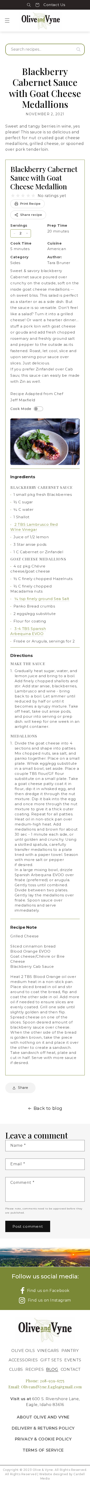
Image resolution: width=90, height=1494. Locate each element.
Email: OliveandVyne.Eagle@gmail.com (45, 1386)
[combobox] (45, 49)
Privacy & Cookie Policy (43, 1439)
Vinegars (48, 1350)
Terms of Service (43, 1450)
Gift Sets (51, 1360)
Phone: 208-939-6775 (45, 1380)
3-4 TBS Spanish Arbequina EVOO (28, 631)
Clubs (16, 1369)
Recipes (34, 1369)
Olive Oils (23, 1350)
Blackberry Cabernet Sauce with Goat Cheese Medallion (44, 177)
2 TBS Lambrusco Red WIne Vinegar (34, 527)
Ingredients (22, 476)
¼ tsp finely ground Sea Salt (41, 598)
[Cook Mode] (38, 408)
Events (72, 1360)
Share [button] (23, 1087)
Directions (21, 655)
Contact (71, 1369)
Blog (52, 1369)
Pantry (70, 1350)
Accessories (23, 1360)
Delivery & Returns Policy (43, 1428)
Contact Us (54, 4)
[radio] (12, 195)
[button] (29, 5)
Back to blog (48, 1108)
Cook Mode (20, 409)
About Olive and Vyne (43, 1417)
